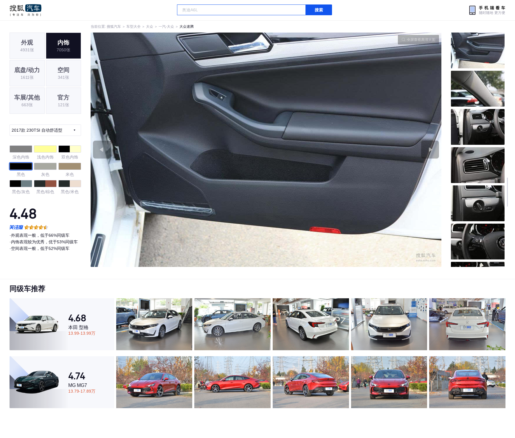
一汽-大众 (166, 26)
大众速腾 (186, 26)
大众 (149, 26)
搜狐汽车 (25, 10)
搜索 (319, 9)
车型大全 (133, 26)
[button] (178, 150)
